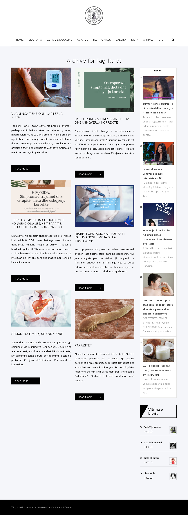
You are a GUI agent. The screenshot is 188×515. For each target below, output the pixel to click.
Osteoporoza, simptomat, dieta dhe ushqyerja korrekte (102, 120)
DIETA (134, 39)
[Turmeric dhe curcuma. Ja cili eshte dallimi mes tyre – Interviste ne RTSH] (158, 98)
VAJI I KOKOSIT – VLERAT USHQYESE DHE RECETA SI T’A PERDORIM (157, 370)
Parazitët (83, 345)
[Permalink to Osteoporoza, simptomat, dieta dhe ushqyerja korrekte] (104, 111)
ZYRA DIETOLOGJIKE (59, 39)
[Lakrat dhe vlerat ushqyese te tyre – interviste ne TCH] (158, 164)
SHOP (161, 39)
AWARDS (82, 39)
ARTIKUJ (148, 39)
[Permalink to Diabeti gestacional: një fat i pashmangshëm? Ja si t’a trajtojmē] (104, 226)
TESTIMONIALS (102, 39)
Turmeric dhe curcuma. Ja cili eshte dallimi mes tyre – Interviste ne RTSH (158, 108)
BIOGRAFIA (35, 39)
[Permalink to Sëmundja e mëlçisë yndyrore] (41, 326)
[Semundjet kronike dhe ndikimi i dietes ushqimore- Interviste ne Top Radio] (158, 225)
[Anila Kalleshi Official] (94, 15)
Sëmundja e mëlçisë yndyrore (37, 334)
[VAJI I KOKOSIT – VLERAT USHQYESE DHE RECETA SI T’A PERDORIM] (158, 360)
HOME (20, 39)
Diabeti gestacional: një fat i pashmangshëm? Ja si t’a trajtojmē (100, 237)
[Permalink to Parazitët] (104, 337)
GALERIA (121, 39)
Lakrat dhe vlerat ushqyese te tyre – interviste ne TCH (153, 174)
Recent (158, 70)
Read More (22, 169)
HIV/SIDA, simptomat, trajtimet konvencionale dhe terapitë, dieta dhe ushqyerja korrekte (37, 223)
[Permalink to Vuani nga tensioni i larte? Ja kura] (41, 106)
